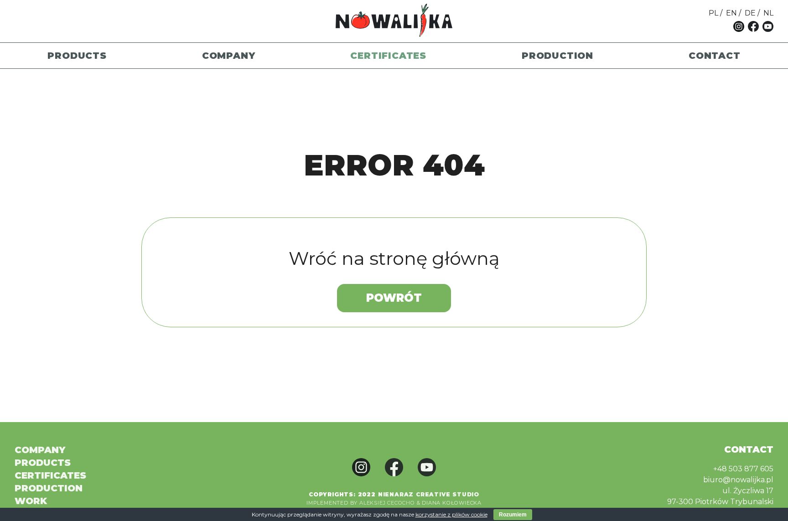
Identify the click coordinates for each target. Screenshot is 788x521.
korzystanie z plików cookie (451, 514)
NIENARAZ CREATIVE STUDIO (428, 494)
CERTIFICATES (388, 55)
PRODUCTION (557, 55)
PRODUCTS (76, 55)
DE (750, 13)
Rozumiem (513, 514)
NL (768, 13)
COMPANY (228, 55)
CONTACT (715, 55)
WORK (31, 500)
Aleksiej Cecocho (387, 503)
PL (713, 13)
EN (731, 13)
